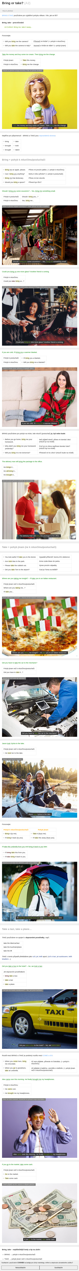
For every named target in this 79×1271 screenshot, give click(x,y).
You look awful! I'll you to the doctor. (20, 557)
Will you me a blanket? (34, 362)
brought (8, 146)
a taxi (9, 980)
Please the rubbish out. (15, 565)
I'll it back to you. (15, 857)
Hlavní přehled (7, 11)
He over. (10, 1089)
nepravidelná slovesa (47, 136)
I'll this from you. (15, 852)
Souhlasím (58, 1268)
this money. (29, 60)
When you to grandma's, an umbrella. (15, 1069)
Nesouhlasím (20, 1268)
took (17, 146)
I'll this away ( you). (44, 838)
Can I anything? (15, 174)
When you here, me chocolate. (15, 1062)
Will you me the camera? (16, 41)
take (17, 141)
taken (17, 150)
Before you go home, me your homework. (18, 440)
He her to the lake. (14, 753)
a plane (9, 984)
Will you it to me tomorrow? (17, 453)
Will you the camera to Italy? (18, 46)
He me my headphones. (17, 1093)
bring (7, 141)
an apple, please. (15, 170)
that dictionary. (14, 178)
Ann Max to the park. (15, 561)
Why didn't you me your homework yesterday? (20, 447)
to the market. (11, 1174)
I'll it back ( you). (14, 838)
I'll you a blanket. (32, 358)
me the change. (31, 64)
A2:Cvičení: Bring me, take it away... (18, 27)
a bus (11, 976)
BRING (5, 15)
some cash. (11, 1178)
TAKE (11, 15)
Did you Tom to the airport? (17, 570)
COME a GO (48, 1055)
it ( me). (11, 834)
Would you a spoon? (15, 182)
